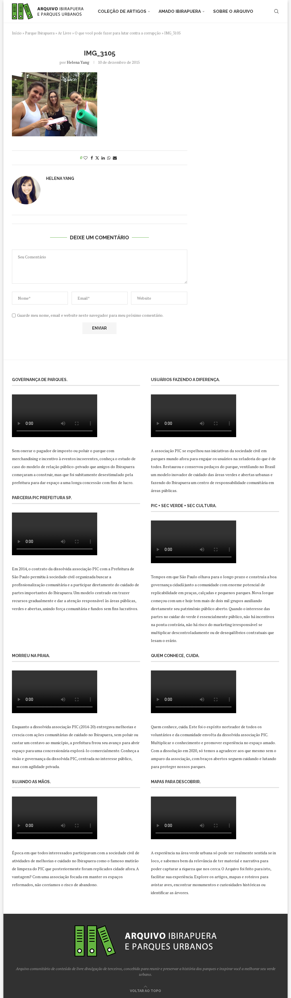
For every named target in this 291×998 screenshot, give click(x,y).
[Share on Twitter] (97, 157)
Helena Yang (78, 62)
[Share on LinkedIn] (103, 157)
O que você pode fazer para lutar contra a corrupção (118, 33)
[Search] (276, 11)
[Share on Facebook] (92, 157)
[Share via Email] (115, 157)
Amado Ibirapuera (180, 11)
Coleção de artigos (122, 11)
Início (17, 33)
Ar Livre (64, 33)
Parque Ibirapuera (40, 33)
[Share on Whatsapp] (109, 157)
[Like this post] (86, 157)
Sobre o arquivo (233, 11)
